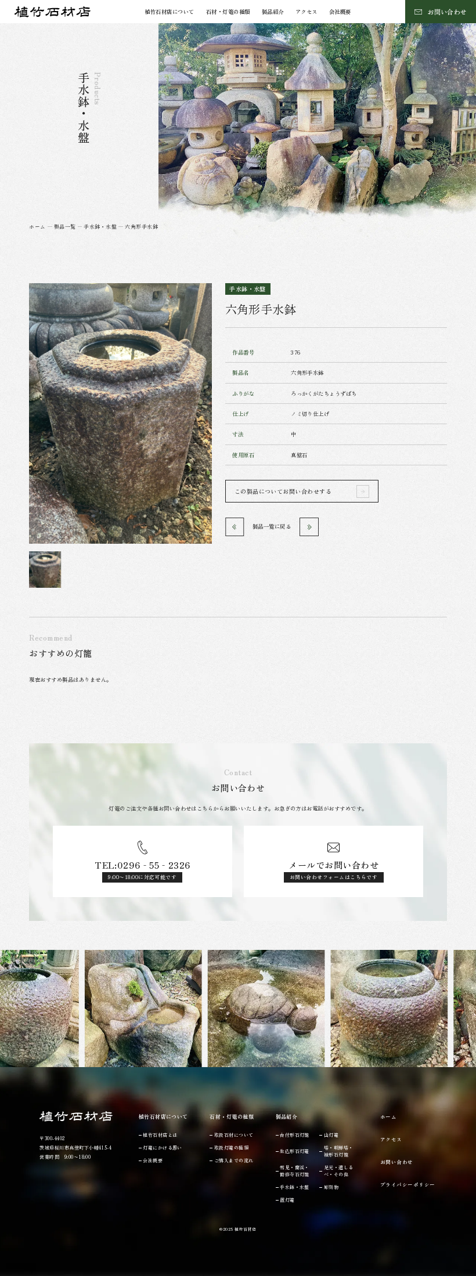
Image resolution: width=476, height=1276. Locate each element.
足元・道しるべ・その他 (339, 1170)
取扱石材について (234, 1135)
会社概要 (340, 12)
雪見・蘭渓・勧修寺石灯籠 (294, 1170)
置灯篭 (287, 1200)
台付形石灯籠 (294, 1135)
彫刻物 (331, 1187)
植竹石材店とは (160, 1135)
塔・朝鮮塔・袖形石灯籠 (339, 1151)
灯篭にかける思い (162, 1147)
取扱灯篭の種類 (231, 1147)
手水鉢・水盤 (100, 226)
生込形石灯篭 (294, 1151)
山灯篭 (331, 1135)
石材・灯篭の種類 (228, 12)
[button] (45, 569)
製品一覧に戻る (272, 526)
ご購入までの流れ (234, 1160)
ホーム (37, 226)
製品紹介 (273, 12)
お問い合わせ (396, 1161)
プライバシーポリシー (407, 1184)
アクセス (306, 12)
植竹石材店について (169, 12)
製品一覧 (65, 226)
